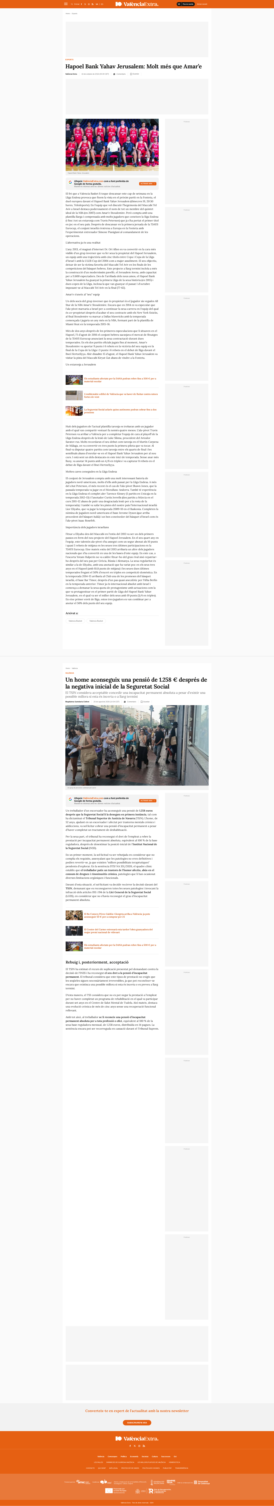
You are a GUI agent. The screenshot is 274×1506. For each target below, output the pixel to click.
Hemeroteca (174, 1462)
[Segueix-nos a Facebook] (81, 4)
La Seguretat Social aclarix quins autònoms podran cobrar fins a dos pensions (120, 411)
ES (102, 4)
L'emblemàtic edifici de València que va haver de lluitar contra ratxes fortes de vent (121, 395)
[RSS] (92, 4)
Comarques (112, 1457)
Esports (69, 60)
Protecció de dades (130, 1468)
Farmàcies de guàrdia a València (120, 1462)
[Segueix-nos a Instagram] (89, 4)
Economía (134, 1457)
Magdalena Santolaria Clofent (77, 702)
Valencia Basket (75, 621)
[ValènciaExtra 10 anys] (137, 4)
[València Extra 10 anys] (137, 1441)
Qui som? (102, 1468)
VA (97, 4)
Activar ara (146, 184)
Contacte (90, 1468)
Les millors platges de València (152, 1462)
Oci (175, 1457)
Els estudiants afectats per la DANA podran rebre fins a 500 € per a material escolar (120, 380)
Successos (165, 1457)
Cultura (155, 1457)
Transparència (181, 1468)
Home (68, 13)
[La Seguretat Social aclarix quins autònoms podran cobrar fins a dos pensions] (74, 411)
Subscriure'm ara (137, 1423)
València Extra (71, 74)
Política (124, 1457)
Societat (145, 1457)
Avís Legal (113, 1468)
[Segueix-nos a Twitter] (85, 4)
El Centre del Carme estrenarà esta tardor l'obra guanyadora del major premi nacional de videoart (118, 931)
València (69, 673)
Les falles (98, 1462)
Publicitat (167, 1468)
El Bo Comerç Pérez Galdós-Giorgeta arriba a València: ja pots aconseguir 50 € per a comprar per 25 (117, 915)
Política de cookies (151, 1468)
